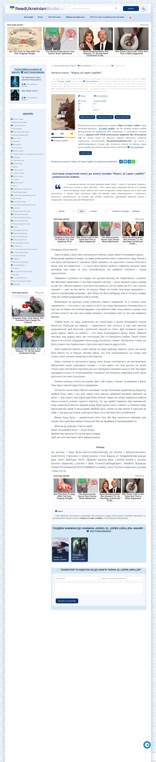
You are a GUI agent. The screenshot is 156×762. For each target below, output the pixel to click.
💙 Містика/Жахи (17, 265)
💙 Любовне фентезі (19, 214)
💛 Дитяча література (20, 262)
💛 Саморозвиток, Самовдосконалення (27, 154)
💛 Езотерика (16, 129)
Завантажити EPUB (105, 117)
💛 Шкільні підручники (20, 135)
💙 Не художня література (21, 271)
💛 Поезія (15, 179)
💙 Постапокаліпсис (19, 278)
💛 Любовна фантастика (21, 217)
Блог (40, 17)
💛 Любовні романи (19, 122)
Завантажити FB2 (122, 117)
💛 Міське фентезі (18, 256)
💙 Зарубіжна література (21, 189)
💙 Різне (14, 227)
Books (39, 8)
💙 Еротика (15, 208)
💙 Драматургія (17, 183)
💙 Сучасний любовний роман (23, 195)
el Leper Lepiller (64, 81)
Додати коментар (67, 601)
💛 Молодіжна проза (19, 230)
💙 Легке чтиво (17, 119)
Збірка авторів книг (75, 17)
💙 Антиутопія (16, 246)
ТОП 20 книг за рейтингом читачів (107, 17)
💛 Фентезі (15, 141)
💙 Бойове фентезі (18, 240)
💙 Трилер (15, 259)
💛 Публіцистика (17, 160)
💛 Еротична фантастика (21, 281)
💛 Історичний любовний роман (24, 249)
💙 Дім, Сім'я (16, 138)
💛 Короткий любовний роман (23, 205)
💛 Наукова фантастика (20, 224)
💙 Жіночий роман (18, 202)
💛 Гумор (14, 167)
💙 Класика (15, 157)
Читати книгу (85, 153)
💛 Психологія (16, 148)
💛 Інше (14, 186)
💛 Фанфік (15, 275)
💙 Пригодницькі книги (20, 132)
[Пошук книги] (116, 8)
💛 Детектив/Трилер (19, 236)
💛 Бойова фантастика (20, 243)
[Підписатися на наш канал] (130, 18)
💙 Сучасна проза (18, 125)
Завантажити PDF (87, 117)
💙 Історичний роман (19, 252)
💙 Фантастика (17, 170)
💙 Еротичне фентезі (19, 221)
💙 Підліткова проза (19, 233)
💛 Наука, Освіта (17, 173)
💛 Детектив (16, 198)
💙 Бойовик (15, 284)
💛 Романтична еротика (20, 211)
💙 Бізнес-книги (17, 151)
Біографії (28, 17)
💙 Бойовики (16, 144)
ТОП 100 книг (54, 17)
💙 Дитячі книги (17, 176)
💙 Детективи (16, 164)
